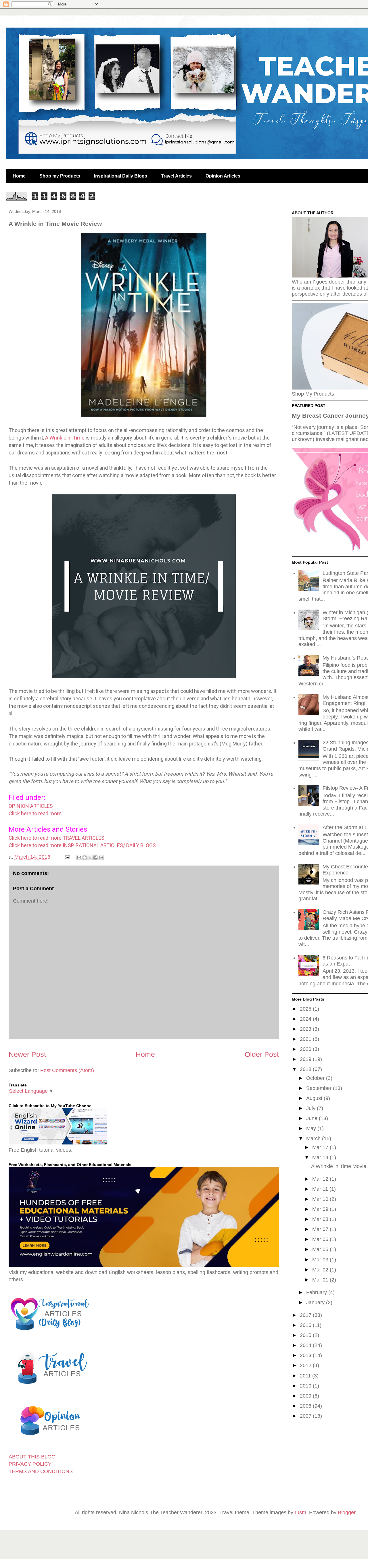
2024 (306, 1019)
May (311, 1128)
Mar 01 (321, 1280)
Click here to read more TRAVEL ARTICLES (56, 838)
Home (19, 176)
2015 (306, 1335)
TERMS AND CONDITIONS (41, 1471)
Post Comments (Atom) (67, 1070)
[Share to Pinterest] (101, 857)
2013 (306, 1355)
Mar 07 (321, 1229)
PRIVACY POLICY (30, 1464)
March (314, 1138)
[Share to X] (90, 857)
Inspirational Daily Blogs (120, 176)
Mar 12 (321, 1179)
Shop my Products (59, 176)
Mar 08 (321, 1219)
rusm (300, 1512)
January (316, 1302)
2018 (306, 1069)
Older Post (262, 1054)
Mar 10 (321, 1199)
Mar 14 (321, 1157)
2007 (306, 1416)
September (319, 1088)
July (311, 1108)
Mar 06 (321, 1239)
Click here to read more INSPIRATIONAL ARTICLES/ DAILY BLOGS (83, 845)
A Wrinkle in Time (65, 438)
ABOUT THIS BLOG (32, 1457)
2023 (306, 1029)
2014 (306, 1345)
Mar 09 (321, 1209)
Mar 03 (321, 1260)
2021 (306, 1039)
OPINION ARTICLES (31, 806)
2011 (306, 1376)
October (316, 1078)
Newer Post (27, 1054)
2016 (306, 1325)
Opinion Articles (223, 176)
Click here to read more (35, 813)
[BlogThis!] (84, 857)
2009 (306, 1396)
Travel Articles (176, 176)
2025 (306, 1009)
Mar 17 (321, 1147)
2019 (306, 1059)
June (312, 1118)
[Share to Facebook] (95, 857)
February (317, 1292)
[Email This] (79, 857)
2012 (306, 1365)
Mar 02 (321, 1270)
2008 (306, 1406)
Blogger (346, 1512)
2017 (306, 1315)
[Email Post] (66, 857)
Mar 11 (320, 1189)
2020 (306, 1049)
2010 (306, 1386)
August (315, 1098)
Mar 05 (321, 1249)
